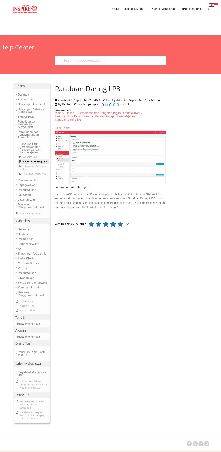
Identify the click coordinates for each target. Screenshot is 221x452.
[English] (211, 5)
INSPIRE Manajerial (163, 8)
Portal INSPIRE (134, 8)
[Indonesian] (216, 5)
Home (115, 8)
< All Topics (63, 128)
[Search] (208, 9)
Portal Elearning (191, 8)
